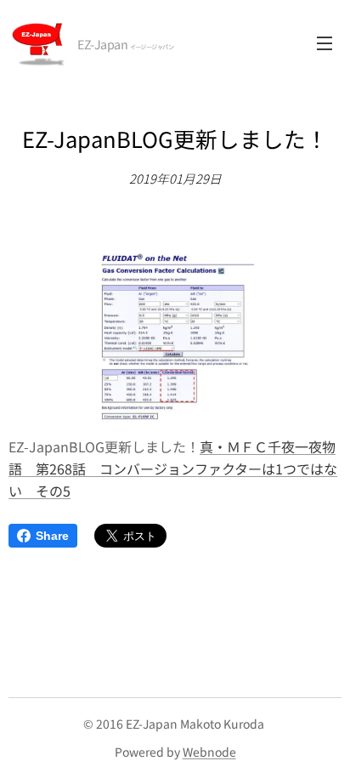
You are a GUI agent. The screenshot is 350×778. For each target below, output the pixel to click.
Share (52, 535)
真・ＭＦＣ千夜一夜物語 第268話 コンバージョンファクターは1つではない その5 (172, 468)
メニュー (325, 43)
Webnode (209, 751)
